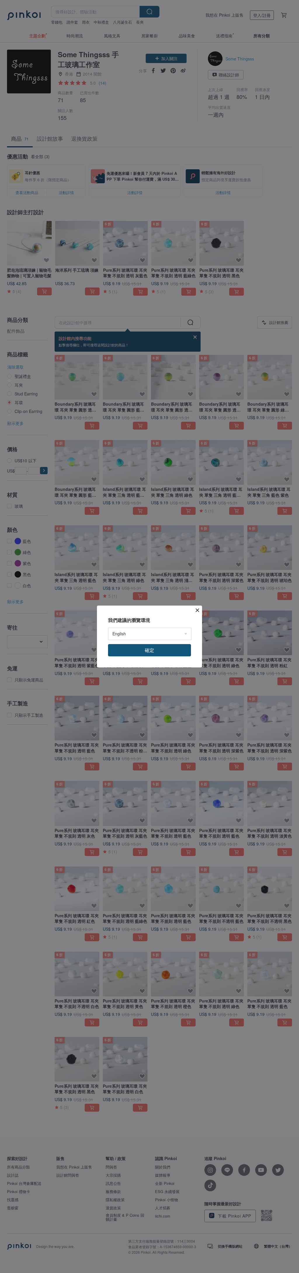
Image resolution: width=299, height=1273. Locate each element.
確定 (149, 650)
